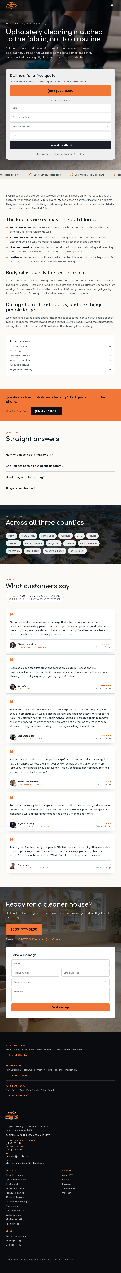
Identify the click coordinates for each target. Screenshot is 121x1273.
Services (19, 23)
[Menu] (112, 5)
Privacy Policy (13, 1240)
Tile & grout (60, 351)
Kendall (92, 535)
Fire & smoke (12, 1223)
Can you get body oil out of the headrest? (34, 466)
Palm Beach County (17, 1086)
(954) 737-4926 (26, 939)
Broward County (15, 1065)
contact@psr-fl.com (48, 939)
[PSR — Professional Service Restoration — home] (11, 5)
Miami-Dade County (17, 1045)
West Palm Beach (54, 550)
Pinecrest (13, 543)
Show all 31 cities (18, 1075)
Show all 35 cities (18, 1055)
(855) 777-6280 (60, 90)
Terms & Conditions (16, 1236)
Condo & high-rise (15, 1210)
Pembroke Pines (88, 543)
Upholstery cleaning (16, 1179)
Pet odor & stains (60, 355)
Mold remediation (15, 1219)
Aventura (65, 535)
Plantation (14, 550)
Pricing (66, 1179)
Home (9, 23)
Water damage (14, 1214)
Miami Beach (28, 535)
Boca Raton (32, 550)
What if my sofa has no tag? (25, 477)
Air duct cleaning (60, 364)
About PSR (67, 1175)
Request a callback (60, 145)
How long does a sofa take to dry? (29, 454)
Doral (79, 535)
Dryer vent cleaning (60, 369)
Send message (60, 1007)
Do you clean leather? (20, 488)
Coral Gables (47, 535)
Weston (70, 543)
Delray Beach (77, 550)
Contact (66, 1192)
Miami (11, 535)
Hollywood (53, 543)
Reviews (66, 1184)
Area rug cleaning (60, 360)
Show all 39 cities (18, 1095)
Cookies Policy (13, 1244)
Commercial (12, 1206)
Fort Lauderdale (33, 543)
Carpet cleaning (60, 346)
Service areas (69, 1188)
